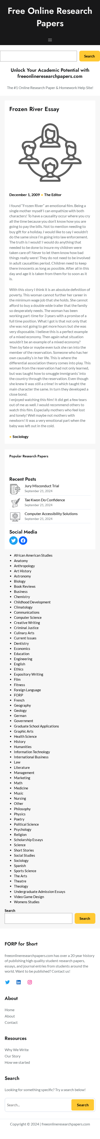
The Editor (53, 194)
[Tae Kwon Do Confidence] (15, 503)
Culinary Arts (24, 633)
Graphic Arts (23, 731)
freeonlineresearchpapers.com (66, 1124)
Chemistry (22, 597)
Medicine (21, 788)
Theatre (20, 881)
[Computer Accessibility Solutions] (15, 517)
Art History (22, 571)
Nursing (20, 798)
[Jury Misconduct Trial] (15, 489)
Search (89, 56)
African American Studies (33, 555)
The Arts (20, 876)
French (19, 700)
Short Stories (24, 850)
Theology (21, 886)
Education (21, 654)
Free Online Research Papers (50, 16)
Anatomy (21, 561)
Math (18, 783)
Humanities (23, 747)
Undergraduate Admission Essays (39, 891)
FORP (18, 695)
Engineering (23, 659)
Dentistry (21, 643)
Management (24, 772)
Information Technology (32, 752)
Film (17, 679)
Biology (20, 581)
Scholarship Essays (28, 840)
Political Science (26, 824)
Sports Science (25, 871)
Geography (22, 705)
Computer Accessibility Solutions (51, 513)
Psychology (22, 829)
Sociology (21, 436)
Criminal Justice (26, 628)
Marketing (22, 778)
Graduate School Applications (36, 726)
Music (18, 793)
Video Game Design (29, 897)
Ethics (18, 669)
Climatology (23, 607)
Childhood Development (32, 602)
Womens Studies (27, 902)
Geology (20, 710)
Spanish (20, 865)
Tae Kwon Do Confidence (45, 500)
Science (20, 845)
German (20, 715)
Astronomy (22, 576)
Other (18, 803)
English (19, 664)
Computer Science (28, 617)
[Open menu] (50, 40)
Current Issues (25, 638)
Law (17, 762)
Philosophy (22, 809)
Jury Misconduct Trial (42, 486)
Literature (22, 767)
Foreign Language (27, 690)
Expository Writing (28, 674)
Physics (20, 814)
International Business (31, 757)
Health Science (25, 736)
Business (21, 591)
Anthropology (24, 566)
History (20, 741)
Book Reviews (25, 586)
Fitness (19, 685)
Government (23, 721)
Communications (27, 612)
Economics (22, 648)
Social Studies (24, 855)
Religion (20, 834)
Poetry (19, 819)
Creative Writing (27, 622)
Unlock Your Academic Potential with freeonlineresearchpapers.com (50, 73)
